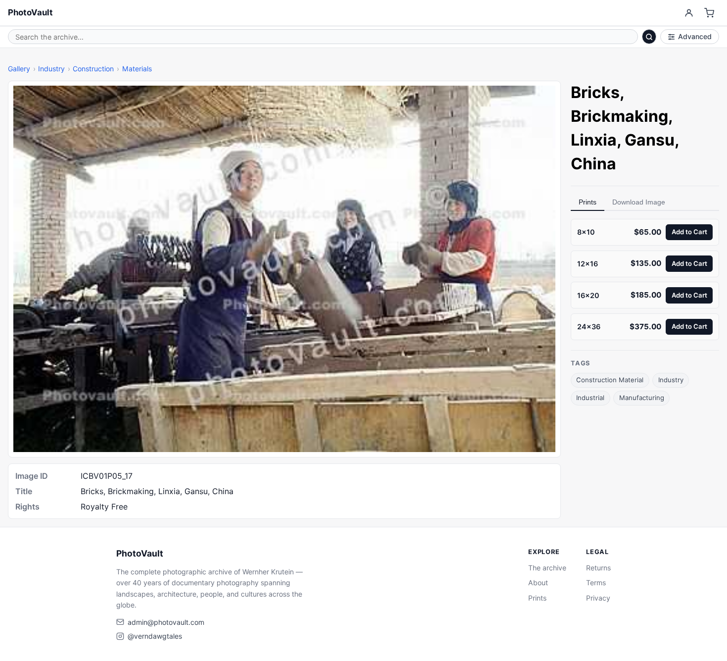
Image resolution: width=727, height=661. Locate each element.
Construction (93, 68)
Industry (51, 68)
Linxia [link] (594, 140)
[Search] (649, 36)
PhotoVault (30, 12)
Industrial (590, 398)
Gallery (19, 68)
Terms (596, 582)
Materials (137, 68)
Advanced (695, 36)
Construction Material (609, 380)
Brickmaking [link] (619, 116)
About (538, 582)
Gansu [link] (650, 140)
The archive (547, 567)
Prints (587, 202)
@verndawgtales (155, 636)
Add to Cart (689, 232)
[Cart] (709, 13)
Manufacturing (641, 398)
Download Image (638, 202)
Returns (598, 567)
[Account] (688, 13)
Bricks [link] (595, 92)
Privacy (598, 598)
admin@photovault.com (166, 622)
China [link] (593, 163)
